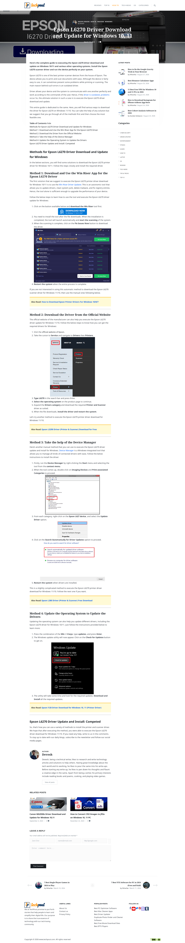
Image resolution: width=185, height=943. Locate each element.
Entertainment (125, 141)
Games (122, 149)
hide (49, 123)
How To (115, 5)
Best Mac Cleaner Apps (103, 911)
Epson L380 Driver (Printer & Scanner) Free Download (67, 600)
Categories (144, 5)
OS (135, 5)
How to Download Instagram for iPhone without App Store (142, 101)
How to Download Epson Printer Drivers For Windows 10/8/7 (70, 302)
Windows (108, 22)
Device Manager (66, 450)
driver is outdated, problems (96, 94)
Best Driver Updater (102, 914)
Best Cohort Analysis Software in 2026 (142, 111)
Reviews (97, 5)
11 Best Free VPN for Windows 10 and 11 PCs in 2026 (142, 90)
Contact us (63, 911)
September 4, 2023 (36, 821)
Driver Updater (84, 22)
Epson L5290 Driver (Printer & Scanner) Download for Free (69, 429)
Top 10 (106, 5)
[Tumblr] (147, 910)
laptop (122, 157)
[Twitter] (137, 909)
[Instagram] (143, 910)
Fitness (122, 145)
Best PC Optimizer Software (105, 908)
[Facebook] (130, 909)
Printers (100, 22)
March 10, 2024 (89, 42)
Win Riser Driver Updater (70, 184)
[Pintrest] (139, 909)
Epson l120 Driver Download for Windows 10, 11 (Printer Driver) (71, 707)
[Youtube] (134, 910)
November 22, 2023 (77, 821)
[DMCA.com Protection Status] (155, 939)
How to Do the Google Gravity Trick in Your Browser (140, 70)
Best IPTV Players (101, 926)
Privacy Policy (64, 914)
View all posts (50, 782)
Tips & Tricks (124, 173)
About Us (63, 908)
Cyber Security (125, 133)
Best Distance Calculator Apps (141, 80)
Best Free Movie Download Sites (107, 923)
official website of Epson (53, 332)
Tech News (126, 5)
